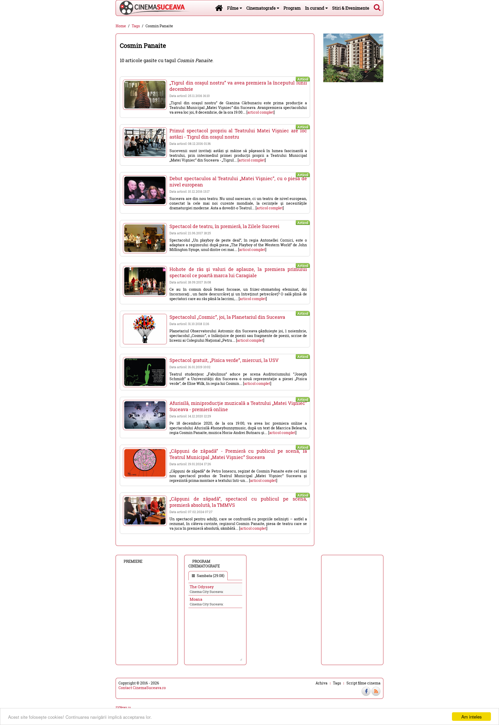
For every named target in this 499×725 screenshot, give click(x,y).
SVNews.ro (123, 707)
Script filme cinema (363, 683)
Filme (233, 8)
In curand (315, 8)
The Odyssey (202, 586)
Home (121, 26)
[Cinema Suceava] (153, 8)
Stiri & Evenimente (350, 8)
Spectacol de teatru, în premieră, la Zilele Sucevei (224, 226)
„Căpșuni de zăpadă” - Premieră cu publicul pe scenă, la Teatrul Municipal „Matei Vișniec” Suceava (238, 454)
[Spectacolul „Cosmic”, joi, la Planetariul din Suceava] (145, 329)
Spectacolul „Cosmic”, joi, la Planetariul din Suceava (227, 317)
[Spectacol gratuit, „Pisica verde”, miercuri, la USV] (145, 372)
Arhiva (321, 683)
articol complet (260, 112)
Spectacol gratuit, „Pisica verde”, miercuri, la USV (224, 360)
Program (292, 8)
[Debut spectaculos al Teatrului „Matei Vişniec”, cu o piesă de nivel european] (145, 190)
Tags (136, 26)
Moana (196, 599)
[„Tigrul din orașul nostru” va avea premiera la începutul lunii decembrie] (145, 95)
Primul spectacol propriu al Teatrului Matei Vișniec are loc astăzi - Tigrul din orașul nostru (238, 133)
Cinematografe (261, 8)
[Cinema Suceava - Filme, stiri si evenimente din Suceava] (219, 8)
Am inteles (471, 716)
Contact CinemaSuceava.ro (142, 687)
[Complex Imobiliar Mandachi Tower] (353, 57)
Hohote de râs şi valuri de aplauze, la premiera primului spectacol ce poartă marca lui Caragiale (238, 272)
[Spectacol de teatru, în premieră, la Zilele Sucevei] (145, 238)
